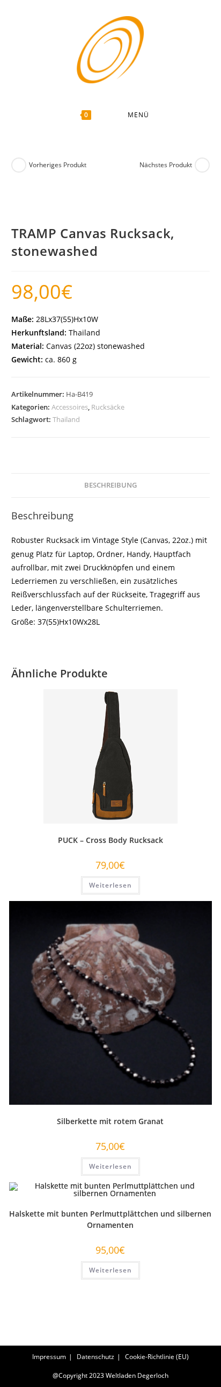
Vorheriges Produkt (57, 164)
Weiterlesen (110, 885)
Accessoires (69, 407)
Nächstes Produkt (165, 164)
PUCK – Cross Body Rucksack (110, 840)
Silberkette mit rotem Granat (110, 1121)
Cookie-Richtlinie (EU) (157, 1356)
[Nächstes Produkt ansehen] (202, 165)
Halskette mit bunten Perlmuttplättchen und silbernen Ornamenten (110, 1219)
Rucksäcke (107, 407)
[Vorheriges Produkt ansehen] (18, 165)
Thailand (66, 419)
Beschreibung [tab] (110, 485)
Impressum (49, 1356)
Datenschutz (95, 1356)
